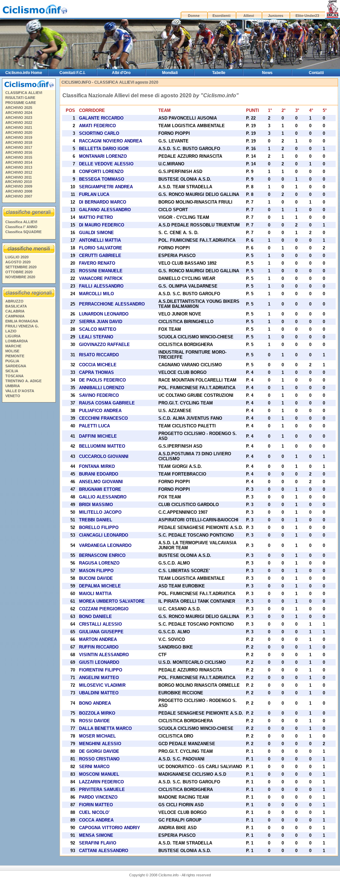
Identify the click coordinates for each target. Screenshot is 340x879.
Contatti (316, 72)
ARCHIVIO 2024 (18, 113)
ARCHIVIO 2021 (18, 128)
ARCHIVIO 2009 (18, 186)
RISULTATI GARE (20, 98)
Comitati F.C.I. (72, 72)
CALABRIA (15, 311)
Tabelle (218, 72)
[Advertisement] (28, 506)
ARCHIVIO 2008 (18, 191)
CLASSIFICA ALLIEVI (23, 93)
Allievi (248, 16)
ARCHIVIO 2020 (18, 132)
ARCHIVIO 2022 (18, 123)
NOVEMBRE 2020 (20, 277)
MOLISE (12, 351)
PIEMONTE (14, 356)
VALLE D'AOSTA (19, 391)
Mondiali (170, 72)
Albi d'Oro (121, 72)
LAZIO (11, 331)
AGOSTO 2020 (18, 262)
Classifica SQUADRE (23, 232)
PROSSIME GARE (20, 103)
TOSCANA (14, 376)
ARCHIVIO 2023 (18, 118)
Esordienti (221, 16)
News (267, 72)
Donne (194, 16)
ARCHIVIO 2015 (18, 157)
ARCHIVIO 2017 (18, 147)
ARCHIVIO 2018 (18, 142)
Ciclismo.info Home (23, 72)
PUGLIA (12, 361)
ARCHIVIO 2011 (18, 177)
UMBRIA (12, 386)
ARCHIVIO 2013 (18, 167)
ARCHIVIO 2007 (18, 196)
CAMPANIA (15, 316)
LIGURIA (13, 336)
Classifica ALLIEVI (21, 222)
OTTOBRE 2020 (19, 272)
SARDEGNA (15, 366)
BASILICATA (16, 306)
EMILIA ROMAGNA (21, 321)
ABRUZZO (14, 301)
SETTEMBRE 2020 (21, 267)
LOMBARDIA (16, 341)
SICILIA (11, 371)
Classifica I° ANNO (21, 227)
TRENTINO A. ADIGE (23, 381)
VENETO (12, 396)
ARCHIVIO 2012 (18, 172)
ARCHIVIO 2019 (18, 137)
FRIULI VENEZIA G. (22, 326)
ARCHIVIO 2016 (18, 152)
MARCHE (13, 346)
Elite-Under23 (307, 16)
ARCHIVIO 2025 (18, 108)
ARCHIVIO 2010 (18, 182)
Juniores (275, 16)
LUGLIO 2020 (17, 257)
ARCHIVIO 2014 (18, 162)
